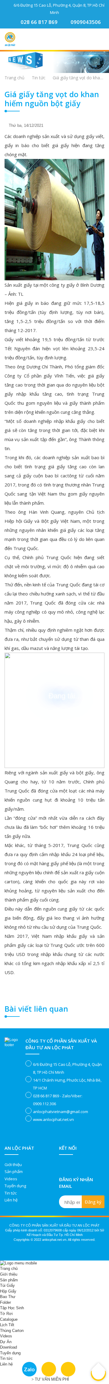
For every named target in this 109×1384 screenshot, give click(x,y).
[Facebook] (62, 1163)
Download (8, 1347)
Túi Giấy (7, 1285)
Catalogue (9, 1319)
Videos (11, 1178)
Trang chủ (15, 78)
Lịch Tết (7, 1325)
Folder (5, 1302)
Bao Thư (7, 1296)
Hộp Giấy (8, 1291)
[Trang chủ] (10, 34)
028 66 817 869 (39, 21)
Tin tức (11, 1193)
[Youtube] (76, 1163)
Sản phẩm (14, 1171)
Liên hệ (11, 1200)
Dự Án (6, 1342)
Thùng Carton (12, 1330)
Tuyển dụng (15, 1185)
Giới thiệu (13, 1164)
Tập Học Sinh (12, 1308)
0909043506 (86, 21)
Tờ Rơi (6, 1313)
